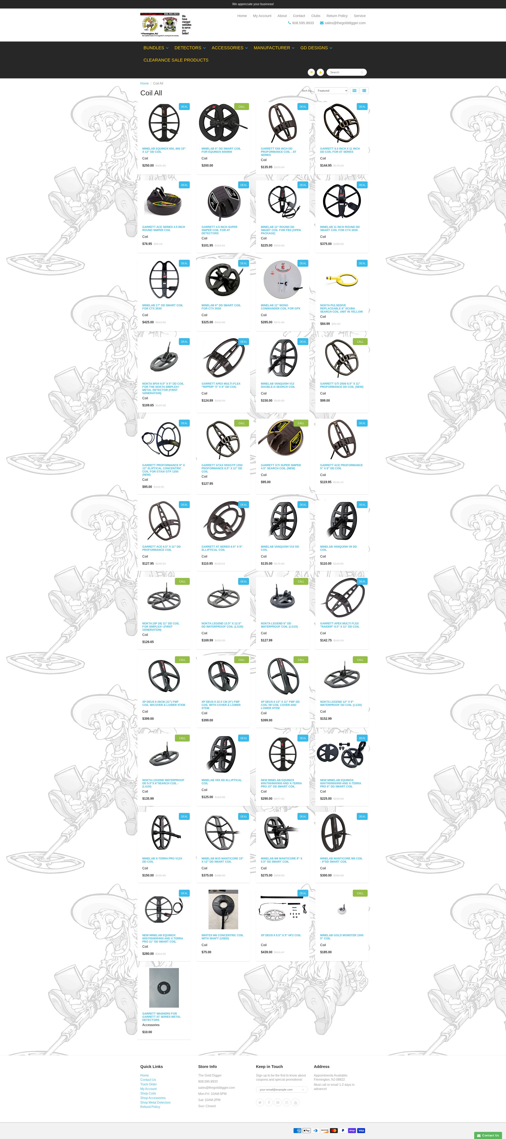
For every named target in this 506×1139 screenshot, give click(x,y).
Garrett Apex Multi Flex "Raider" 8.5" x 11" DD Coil (340, 625)
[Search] (362, 72)
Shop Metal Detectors (155, 1102)
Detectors (188, 47)
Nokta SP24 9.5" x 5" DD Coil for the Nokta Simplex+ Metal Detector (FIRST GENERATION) (163, 388)
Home (242, 16)
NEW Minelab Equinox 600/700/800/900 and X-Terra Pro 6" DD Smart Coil (340, 783)
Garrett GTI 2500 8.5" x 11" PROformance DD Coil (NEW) (341, 385)
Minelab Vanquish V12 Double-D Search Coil (278, 385)
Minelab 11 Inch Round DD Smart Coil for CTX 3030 (340, 228)
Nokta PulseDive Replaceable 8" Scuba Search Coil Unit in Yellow (341, 308)
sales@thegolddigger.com (345, 23)
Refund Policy (150, 1107)
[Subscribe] (303, 1090)
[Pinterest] (278, 1102)
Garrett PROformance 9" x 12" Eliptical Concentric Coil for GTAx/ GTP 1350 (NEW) (163, 470)
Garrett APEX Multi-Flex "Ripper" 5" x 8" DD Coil (221, 385)
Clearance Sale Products (176, 60)
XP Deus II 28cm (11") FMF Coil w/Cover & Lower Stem (163, 703)
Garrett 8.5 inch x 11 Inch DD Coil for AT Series (340, 150)
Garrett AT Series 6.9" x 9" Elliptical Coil (222, 548)
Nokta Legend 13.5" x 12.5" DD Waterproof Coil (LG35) (222, 625)
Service (360, 16)
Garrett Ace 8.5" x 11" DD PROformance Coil (161, 548)
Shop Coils (148, 1093)
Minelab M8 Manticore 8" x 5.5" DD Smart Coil (281, 860)
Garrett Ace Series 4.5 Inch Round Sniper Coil (163, 228)
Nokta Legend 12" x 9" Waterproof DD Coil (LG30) (341, 703)
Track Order (148, 1084)
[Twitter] (260, 1102)
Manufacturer (272, 47)
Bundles (153, 47)
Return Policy (337, 16)
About (282, 16)
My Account (262, 16)
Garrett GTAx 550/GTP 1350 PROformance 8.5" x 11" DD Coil (222, 468)
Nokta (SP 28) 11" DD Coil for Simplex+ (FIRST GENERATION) (160, 626)
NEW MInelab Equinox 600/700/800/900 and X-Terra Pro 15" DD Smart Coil (281, 783)
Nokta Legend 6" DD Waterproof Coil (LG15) (279, 625)
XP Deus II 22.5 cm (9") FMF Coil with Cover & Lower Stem (221, 705)
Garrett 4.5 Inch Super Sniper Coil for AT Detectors (219, 230)
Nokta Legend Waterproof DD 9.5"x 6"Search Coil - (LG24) (163, 783)
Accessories (228, 47)
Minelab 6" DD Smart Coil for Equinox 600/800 (221, 150)
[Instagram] (287, 1102)
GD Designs (314, 47)
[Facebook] (269, 1102)
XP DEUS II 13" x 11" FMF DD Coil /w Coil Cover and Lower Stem (280, 705)
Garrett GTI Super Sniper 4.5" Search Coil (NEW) (281, 467)
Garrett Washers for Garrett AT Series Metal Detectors (161, 1016)
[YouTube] (295, 1102)
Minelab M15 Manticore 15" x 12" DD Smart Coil (223, 860)
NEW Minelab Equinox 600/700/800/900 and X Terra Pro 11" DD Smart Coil (162, 938)
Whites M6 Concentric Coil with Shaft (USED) (223, 937)
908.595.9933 (303, 23)
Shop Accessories (153, 1098)
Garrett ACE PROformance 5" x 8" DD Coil (341, 467)
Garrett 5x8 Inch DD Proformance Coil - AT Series (278, 151)
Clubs (315, 16)
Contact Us (148, 1079)
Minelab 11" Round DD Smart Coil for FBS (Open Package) (281, 230)
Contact (299, 16)
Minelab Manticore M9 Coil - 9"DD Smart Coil (341, 860)
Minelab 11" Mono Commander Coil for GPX (280, 307)
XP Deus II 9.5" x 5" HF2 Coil (281, 935)
